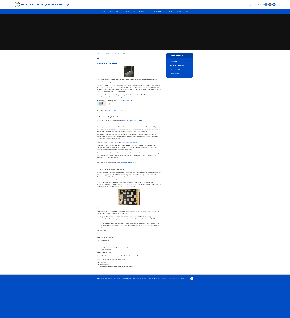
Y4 (124, 54)
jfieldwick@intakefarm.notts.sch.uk (132, 120)
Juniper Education (141, 278)
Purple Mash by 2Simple (126, 100)
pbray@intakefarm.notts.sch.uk (129, 142)
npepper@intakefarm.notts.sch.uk (126, 162)
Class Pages (116, 54)
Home (98, 54)
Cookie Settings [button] (180, 278)
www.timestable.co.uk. (113, 110)
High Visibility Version (154, 278)
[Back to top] (191, 278)
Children (106, 54)
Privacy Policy (172, 278)
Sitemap (164, 278)
